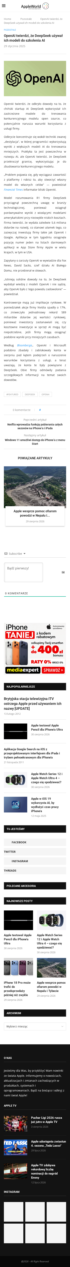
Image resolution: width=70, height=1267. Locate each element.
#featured (12, 394)
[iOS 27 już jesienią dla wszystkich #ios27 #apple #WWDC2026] (35, 1212)
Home (7, 19)
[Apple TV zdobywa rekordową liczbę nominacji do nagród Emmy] (15, 1171)
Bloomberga (24, 345)
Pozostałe (26, 19)
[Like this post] (43, 410)
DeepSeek (30, 394)
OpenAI (45, 394)
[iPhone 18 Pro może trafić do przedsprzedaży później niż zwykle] (18, 968)
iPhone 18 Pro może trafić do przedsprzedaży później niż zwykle (17, 989)
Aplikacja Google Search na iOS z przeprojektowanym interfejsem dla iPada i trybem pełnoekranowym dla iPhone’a (32, 753)
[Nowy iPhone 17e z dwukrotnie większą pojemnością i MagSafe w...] (35, 1233)
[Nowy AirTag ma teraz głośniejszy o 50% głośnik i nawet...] (56, 1233)
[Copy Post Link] (52, 410)
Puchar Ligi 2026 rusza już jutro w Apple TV (46, 1120)
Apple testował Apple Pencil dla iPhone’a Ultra (47, 727)
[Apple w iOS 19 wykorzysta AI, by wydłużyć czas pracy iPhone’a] (15, 804)
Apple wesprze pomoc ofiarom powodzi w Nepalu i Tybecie (51, 987)
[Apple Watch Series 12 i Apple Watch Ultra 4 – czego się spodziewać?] (15, 780)
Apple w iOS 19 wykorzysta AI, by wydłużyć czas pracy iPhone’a (45, 805)
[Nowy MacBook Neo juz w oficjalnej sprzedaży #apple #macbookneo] (56, 1212)
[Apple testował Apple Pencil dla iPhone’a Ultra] (15, 731)
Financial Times (13, 189)
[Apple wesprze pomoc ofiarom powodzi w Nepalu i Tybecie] (35, 487)
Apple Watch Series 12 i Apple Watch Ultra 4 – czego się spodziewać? (46, 778)
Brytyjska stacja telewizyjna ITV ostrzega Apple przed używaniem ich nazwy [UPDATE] (32, 704)
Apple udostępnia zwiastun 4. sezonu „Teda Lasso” (48, 1143)
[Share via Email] (58, 410)
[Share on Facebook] (47, 410)
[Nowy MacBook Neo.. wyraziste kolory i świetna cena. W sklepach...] (13, 1233)
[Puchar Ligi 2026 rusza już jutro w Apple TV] (15, 1124)
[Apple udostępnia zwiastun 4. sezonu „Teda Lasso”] (15, 1147)
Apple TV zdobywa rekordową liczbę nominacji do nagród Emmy (44, 1171)
